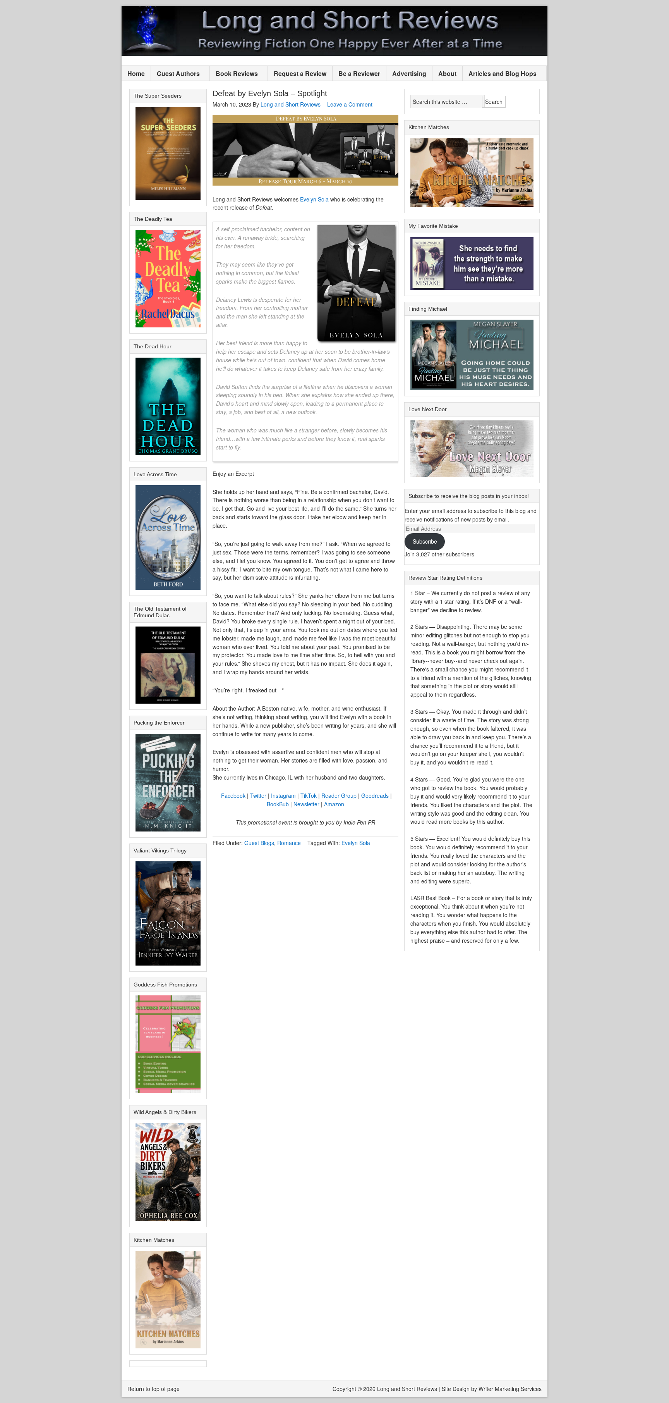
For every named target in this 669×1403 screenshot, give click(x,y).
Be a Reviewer (359, 73)
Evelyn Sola (314, 199)
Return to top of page (153, 1389)
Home (136, 73)
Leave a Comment (349, 104)
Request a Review (300, 73)
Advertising (409, 73)
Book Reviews (234, 74)
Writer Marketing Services (510, 1389)
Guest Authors (175, 74)
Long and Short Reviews (334, 31)
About (447, 73)
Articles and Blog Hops (500, 74)
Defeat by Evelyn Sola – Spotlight (270, 93)
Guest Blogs (259, 843)
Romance (289, 843)
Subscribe (425, 541)
